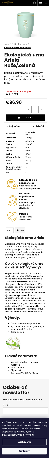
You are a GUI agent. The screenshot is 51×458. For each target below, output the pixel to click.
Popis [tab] (9, 230)
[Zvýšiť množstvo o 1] (41, 109)
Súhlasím (24, 451)
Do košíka (27, 117)
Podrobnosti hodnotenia (17, 47)
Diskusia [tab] (20, 230)
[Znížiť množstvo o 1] (28, 109)
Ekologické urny (31, 133)
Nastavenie (24, 442)
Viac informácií (25, 434)
